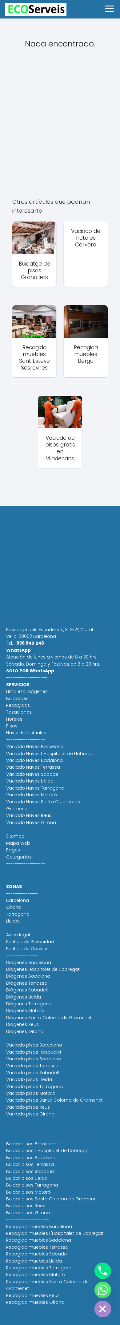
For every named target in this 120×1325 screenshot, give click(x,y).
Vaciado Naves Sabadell (33, 774)
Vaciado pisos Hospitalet (34, 1052)
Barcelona (17, 900)
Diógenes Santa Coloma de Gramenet (49, 1018)
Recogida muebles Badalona (38, 1240)
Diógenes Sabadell (27, 990)
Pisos (12, 726)
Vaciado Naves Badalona (34, 760)
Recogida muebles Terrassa (37, 1247)
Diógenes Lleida (23, 997)
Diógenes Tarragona (29, 1004)
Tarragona (18, 914)
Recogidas (18, 705)
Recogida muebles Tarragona (39, 1268)
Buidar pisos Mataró (28, 1192)
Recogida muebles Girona (35, 1302)
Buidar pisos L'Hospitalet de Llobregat (47, 1150)
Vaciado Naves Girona (31, 822)
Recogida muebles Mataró (35, 1274)
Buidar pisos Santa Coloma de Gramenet (52, 1199)
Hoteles (14, 719)
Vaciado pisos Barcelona (34, 1045)
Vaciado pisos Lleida (29, 1079)
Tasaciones (19, 712)
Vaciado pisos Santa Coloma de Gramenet (54, 1100)
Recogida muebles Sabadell (37, 1254)
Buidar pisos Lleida (26, 1178)
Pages (13, 850)
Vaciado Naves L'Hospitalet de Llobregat (50, 754)
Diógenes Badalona (28, 976)
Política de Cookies (27, 949)
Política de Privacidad (30, 942)
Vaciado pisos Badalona (33, 1059)
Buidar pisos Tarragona (32, 1185)
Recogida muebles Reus (33, 1295)
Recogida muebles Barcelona (39, 1226)
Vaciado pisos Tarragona (34, 1086)
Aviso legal (18, 935)
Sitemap (15, 836)
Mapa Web (18, 843)
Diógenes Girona (24, 1031)
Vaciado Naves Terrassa (33, 767)
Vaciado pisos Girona (30, 1114)
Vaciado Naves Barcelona (35, 746)
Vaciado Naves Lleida (30, 781)
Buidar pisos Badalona (31, 1158)
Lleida (12, 921)
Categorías (19, 857)
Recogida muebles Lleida (34, 1261)
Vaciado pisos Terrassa (32, 1066)
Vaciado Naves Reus (28, 815)
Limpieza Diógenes (27, 691)
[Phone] (102, 1271)
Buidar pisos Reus (25, 1206)
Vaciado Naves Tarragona (35, 788)
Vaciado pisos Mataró (30, 1093)
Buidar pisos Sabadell (30, 1171)
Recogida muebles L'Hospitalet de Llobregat (54, 1233)
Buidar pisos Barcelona (32, 1144)
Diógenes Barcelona (28, 962)
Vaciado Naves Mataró (31, 795)
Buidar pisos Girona (28, 1213)
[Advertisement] (60, 128)
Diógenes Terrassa (26, 983)
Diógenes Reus (22, 1024)
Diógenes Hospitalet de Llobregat (43, 969)
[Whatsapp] (102, 1290)
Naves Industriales (26, 733)
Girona (13, 907)
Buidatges (17, 698)
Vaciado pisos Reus (28, 1107)
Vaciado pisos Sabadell (32, 1073)
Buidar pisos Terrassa (30, 1164)
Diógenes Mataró (25, 1010)
